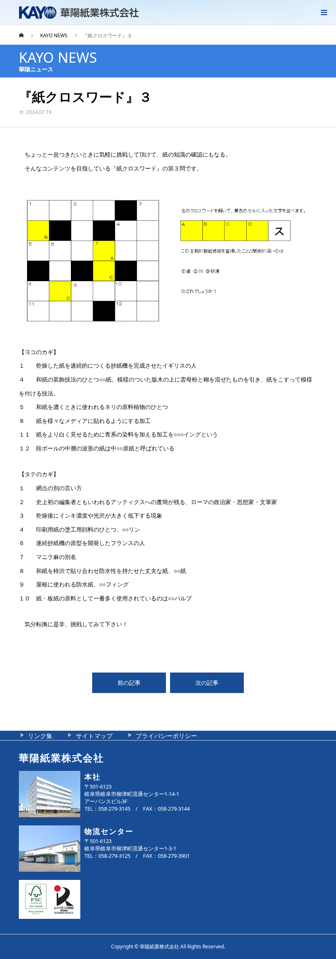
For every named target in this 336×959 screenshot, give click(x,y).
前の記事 (129, 682)
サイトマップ (94, 736)
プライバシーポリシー (166, 736)
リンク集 (40, 736)
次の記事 (206, 682)
